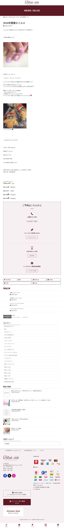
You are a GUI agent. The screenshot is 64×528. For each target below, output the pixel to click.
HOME (19, 526)
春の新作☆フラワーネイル (16, 298)
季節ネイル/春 (7, 373)
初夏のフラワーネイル (15, 292)
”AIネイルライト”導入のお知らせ (19, 419)
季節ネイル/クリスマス (9, 364)
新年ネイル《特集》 (16, 428)
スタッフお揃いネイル (9, 349)
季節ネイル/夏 (7, 370)
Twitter (12, 190)
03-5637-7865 (32, 221)
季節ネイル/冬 (7, 367)
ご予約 (45, 526)
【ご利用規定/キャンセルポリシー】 (13, 450)
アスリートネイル (8, 340)
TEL (58, 526)
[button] (32, 237)
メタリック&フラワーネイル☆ (17, 308)
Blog (13, 315)
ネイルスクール (7, 358)
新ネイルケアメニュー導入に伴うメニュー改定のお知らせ (26, 390)
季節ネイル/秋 (7, 375)
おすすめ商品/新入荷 (9, 335)
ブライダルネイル (8, 361)
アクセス (42, 450)
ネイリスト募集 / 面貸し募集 (10, 355)
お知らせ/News (7, 337)
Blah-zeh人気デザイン (9, 326)
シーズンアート (25, 317)
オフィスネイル (7, 346)
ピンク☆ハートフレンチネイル (17, 303)
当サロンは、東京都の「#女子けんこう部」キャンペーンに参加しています (30, 400)
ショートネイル (17, 317)
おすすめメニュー (8, 332)
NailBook (12, 187)
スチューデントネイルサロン (10, 352)
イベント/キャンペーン (9, 343)
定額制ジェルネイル (8, 378)
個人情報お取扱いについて (30, 450)
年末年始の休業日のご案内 (18, 409)
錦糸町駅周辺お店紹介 (9, 381)
